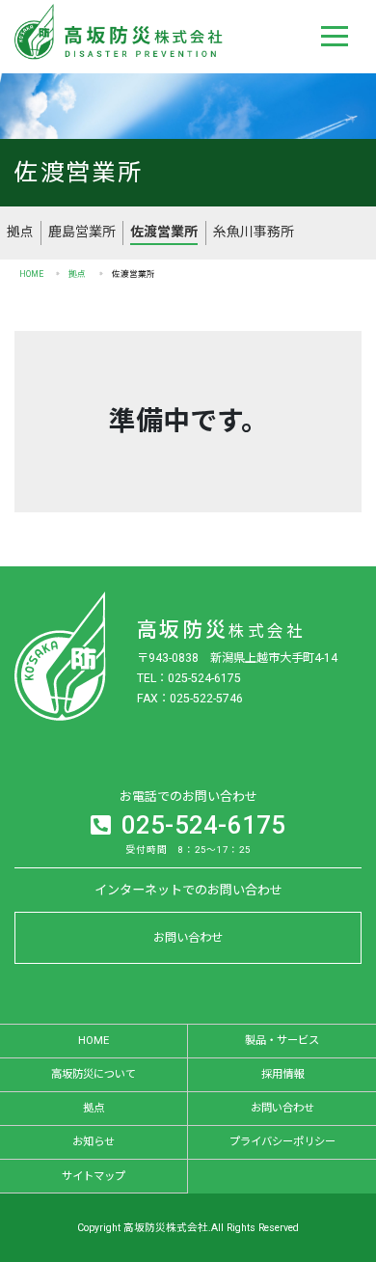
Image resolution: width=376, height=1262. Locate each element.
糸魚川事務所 (253, 231)
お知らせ (93, 1141)
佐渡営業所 (164, 231)
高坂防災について (93, 1074)
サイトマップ (93, 1176)
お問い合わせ (188, 938)
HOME (31, 274)
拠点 (20, 231)
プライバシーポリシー (282, 1141)
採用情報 (282, 1074)
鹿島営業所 (82, 231)
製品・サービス (282, 1040)
